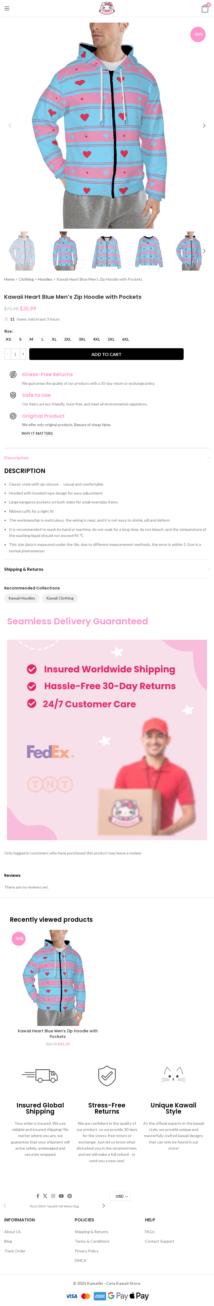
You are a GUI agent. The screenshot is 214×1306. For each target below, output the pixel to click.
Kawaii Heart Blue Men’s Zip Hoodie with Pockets (58, 1033)
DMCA (80, 1260)
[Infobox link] (54, 1206)
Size (8, 331)
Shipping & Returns (91, 1231)
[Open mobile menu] (7, 8)
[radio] (8, 339)
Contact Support (159, 1241)
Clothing (26, 279)
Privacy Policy (86, 1250)
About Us (12, 1231)
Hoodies (45, 279)
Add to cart (106, 354)
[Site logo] (106, 8)
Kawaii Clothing (60, 598)
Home (9, 279)
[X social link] (45, 1196)
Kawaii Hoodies (21, 598)
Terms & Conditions (92, 1241)
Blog (8, 1241)
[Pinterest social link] (69, 1196)
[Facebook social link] (38, 1196)
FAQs (150, 1231)
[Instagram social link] (53, 1196)
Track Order (14, 1250)
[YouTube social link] (61, 1196)
